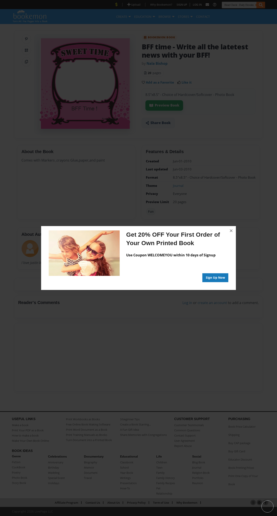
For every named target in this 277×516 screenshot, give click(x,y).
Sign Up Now (215, 277)
